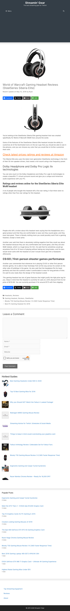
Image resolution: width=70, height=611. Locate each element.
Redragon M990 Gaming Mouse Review (24, 413)
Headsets (8, 295)
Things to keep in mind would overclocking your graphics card (32, 434)
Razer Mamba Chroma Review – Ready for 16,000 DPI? (30, 476)
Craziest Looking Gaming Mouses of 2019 (17, 522)
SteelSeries (29, 298)
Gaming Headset (11, 298)
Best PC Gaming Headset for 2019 (17, 304)
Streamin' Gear (35, 2)
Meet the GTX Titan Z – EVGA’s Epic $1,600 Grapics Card (22, 506)
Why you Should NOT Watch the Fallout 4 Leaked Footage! (31, 402)
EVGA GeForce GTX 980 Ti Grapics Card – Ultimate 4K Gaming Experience (29, 562)
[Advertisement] (35, 28)
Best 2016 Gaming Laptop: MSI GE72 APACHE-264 (20, 554)
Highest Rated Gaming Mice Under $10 (16, 569)
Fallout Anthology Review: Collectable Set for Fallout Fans (31, 445)
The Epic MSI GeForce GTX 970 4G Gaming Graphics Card (23, 530)
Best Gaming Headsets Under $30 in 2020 (26, 381)
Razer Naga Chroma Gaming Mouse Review (18, 538)
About (6, 598)
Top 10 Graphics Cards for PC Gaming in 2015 (18, 514)
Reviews (16, 295)
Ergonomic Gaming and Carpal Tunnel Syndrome (28, 466)
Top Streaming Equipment (13, 589)
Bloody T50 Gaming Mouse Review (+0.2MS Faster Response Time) (30, 301)
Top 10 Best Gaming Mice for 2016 (22, 391)
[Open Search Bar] (63, 11)
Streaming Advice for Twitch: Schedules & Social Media (30, 423)
